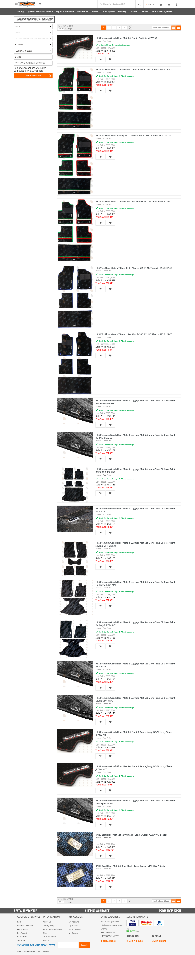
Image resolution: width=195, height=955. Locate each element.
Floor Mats (107, 41)
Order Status (22, 929)
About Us (47, 921)
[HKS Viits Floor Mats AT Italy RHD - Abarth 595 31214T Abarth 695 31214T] (75, 164)
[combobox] (33, 51)
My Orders (73, 933)
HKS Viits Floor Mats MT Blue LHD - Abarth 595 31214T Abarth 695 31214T (134, 334)
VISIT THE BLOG (135, 941)
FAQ (19, 921)
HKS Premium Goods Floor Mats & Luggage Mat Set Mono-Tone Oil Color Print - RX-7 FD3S (136, 665)
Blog (45, 933)
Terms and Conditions (52, 929)
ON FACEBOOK (109, 941)
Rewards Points (49, 936)
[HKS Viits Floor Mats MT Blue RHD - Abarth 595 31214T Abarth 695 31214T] (75, 296)
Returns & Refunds (25, 925)
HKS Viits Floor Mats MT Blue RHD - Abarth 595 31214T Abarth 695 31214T (134, 267)
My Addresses (75, 929)
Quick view (73, 45)
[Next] (129, 27)
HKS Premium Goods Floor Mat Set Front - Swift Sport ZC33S (126, 38)
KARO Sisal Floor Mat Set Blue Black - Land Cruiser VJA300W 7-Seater (131, 865)
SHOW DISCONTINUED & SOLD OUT (31, 68)
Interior (98, 41)
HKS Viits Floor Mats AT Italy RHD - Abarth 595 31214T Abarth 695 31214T (133, 135)
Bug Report (22, 933)
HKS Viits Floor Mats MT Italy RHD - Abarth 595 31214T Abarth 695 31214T (134, 69)
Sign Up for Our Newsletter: (38, 945)
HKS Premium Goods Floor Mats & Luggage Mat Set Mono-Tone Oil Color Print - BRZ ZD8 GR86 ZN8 (136, 471)
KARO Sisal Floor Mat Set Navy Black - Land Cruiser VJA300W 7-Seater (131, 834)
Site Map (21, 940)
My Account (74, 921)
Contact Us (22, 936)
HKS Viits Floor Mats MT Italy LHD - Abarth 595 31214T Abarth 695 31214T (133, 201)
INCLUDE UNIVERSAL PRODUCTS (30, 71)
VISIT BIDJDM (159, 941)
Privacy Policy (49, 925)
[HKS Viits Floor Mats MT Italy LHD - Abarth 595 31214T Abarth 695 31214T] (75, 230)
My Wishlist (73, 925)
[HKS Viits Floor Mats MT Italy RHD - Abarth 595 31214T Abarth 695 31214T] (75, 98)
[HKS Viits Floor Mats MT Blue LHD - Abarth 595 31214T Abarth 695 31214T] (75, 363)
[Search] (139, 4)
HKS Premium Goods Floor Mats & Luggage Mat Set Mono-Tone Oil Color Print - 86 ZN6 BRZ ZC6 (136, 436)
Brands (46, 940)
